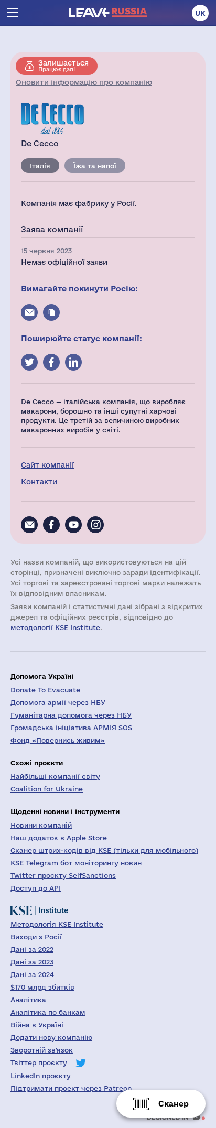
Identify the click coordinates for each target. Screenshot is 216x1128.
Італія (40, 165)
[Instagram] (95, 524)
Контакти (39, 482)
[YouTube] (73, 524)
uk (200, 13)
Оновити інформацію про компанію (84, 82)
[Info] (29, 524)
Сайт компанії (47, 465)
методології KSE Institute (55, 627)
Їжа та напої (94, 165)
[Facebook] (51, 524)
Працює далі (63, 65)
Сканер (173, 1103)
